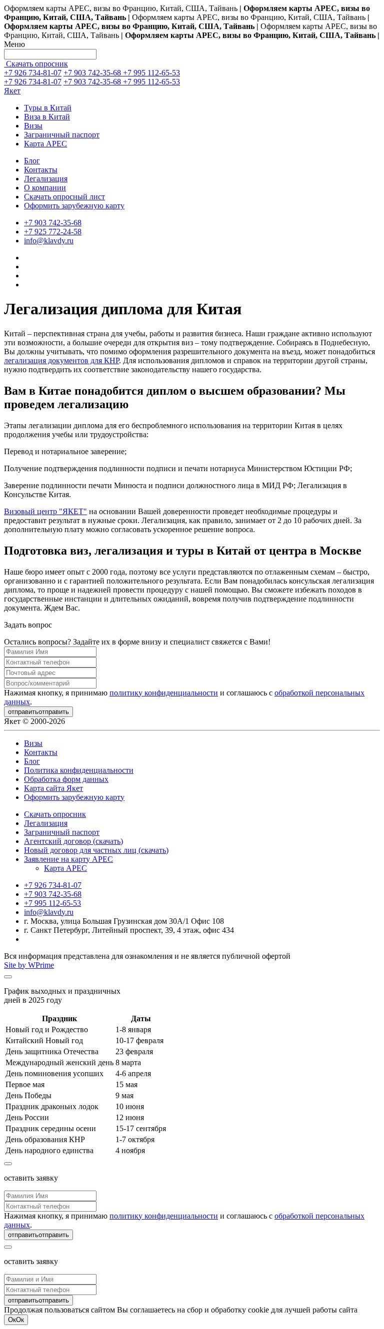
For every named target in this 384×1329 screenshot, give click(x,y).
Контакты (41, 169)
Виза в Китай (47, 116)
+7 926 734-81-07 (33, 72)
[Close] (8, 976)
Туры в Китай (48, 107)
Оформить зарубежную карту (74, 205)
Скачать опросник (36, 63)
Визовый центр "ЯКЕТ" (45, 511)
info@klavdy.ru (49, 240)
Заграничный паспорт (62, 134)
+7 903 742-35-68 (93, 72)
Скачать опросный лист (64, 196)
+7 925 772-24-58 (53, 231)
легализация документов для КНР (61, 360)
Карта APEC (45, 143)
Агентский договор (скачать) (73, 841)
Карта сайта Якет (53, 788)
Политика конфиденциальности (79, 770)
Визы (33, 125)
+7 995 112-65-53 (151, 72)
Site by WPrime (29, 965)
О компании (45, 187)
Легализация (46, 178)
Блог (32, 160)
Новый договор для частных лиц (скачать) (96, 850)
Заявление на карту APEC (68, 859)
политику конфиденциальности (164, 692)
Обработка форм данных (66, 779)
